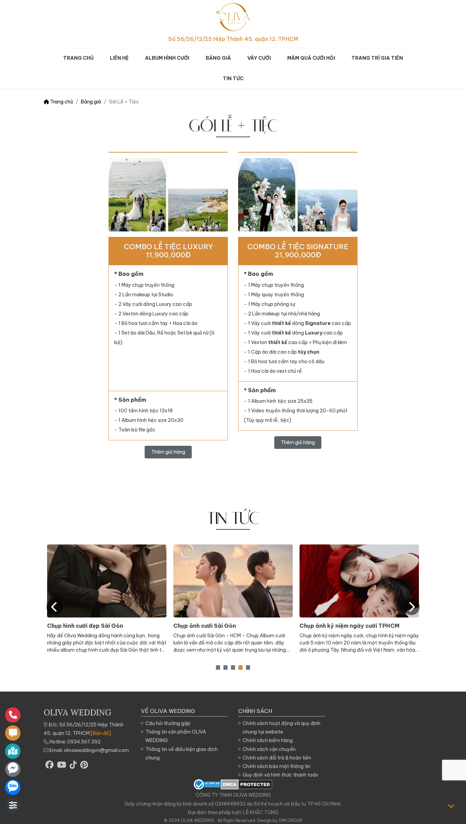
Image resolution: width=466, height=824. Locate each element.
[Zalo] (12, 787)
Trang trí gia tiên (377, 58)
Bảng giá (218, 58)
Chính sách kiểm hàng (268, 740)
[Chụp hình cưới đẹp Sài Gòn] (106, 581)
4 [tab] (240, 667)
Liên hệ (119, 58)
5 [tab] (248, 667)
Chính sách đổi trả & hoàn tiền (277, 758)
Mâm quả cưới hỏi (311, 58)
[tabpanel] (106, 599)
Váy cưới (259, 58)
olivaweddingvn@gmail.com (96, 750)
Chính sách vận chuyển (269, 749)
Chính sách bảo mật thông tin (276, 766)
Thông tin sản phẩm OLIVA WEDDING (175, 736)
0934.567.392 (84, 742)
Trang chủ (78, 58)
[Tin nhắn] (12, 733)
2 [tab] (225, 667)
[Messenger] (12, 769)
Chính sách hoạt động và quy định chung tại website (281, 727)
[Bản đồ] (101, 733)
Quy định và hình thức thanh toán (280, 775)
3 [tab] (233, 667)
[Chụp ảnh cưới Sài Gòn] (233, 581)
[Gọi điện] (12, 715)
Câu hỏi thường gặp (167, 723)
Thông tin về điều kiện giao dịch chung (181, 753)
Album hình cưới (167, 58)
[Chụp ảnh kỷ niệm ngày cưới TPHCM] (359, 581)
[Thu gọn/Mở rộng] (12, 805)
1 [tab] (218, 667)
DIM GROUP (291, 820)
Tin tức (233, 78)
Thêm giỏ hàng (168, 452)
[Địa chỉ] (12, 751)
